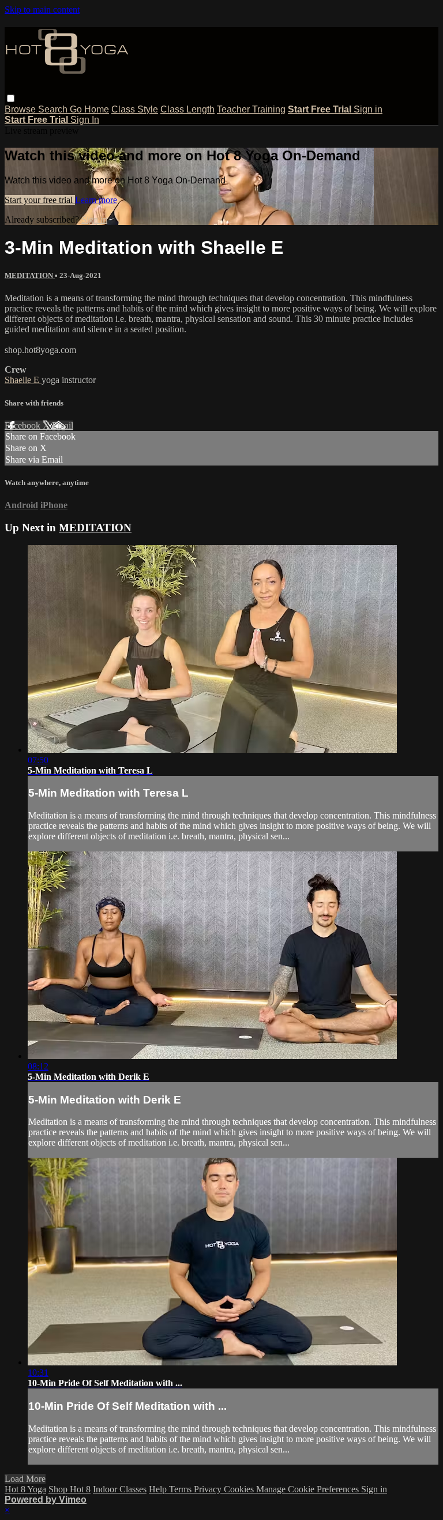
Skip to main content (42, 9)
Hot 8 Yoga (25, 1489)
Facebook (24, 425)
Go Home (89, 109)
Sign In (84, 120)
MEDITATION (30, 275)
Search (54, 109)
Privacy (209, 1489)
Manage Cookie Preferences (308, 1489)
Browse (21, 109)
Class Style (134, 109)
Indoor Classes (120, 1489)
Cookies (240, 1489)
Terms (181, 1489)
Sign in (368, 109)
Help (159, 1489)
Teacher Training (251, 109)
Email (62, 425)
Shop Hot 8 (69, 1489)
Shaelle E (23, 380)
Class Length (187, 109)
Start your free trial (40, 200)
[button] (10, 98)
